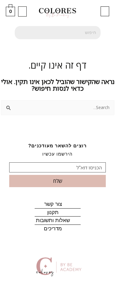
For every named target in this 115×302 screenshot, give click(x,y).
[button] (105, 11)
